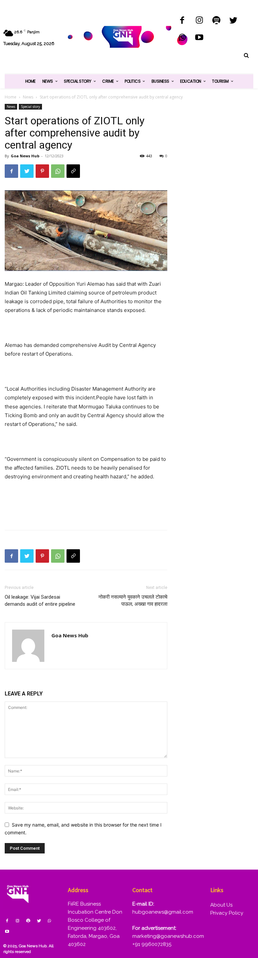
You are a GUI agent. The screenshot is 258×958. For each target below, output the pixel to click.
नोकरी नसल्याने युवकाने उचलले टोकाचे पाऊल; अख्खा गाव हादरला (132, 600)
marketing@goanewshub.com (168, 936)
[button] (246, 55)
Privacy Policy (226, 913)
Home (10, 97)
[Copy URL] (73, 171)
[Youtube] (199, 38)
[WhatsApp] (182, 38)
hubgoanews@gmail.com (162, 912)
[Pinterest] (42, 171)
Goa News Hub (25, 155)
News (28, 97)
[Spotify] (216, 21)
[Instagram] (199, 21)
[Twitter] (233, 21)
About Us (221, 905)
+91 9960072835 (151, 944)
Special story (30, 106)
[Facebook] (182, 21)
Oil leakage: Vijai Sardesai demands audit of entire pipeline (40, 600)
